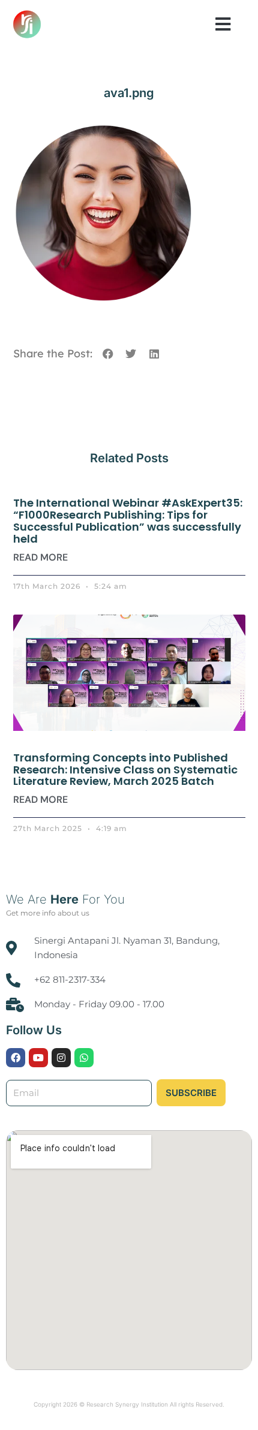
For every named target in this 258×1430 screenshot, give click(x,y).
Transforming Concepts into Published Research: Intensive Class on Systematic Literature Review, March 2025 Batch (125, 769)
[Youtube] (38, 1057)
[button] (223, 24)
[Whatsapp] (84, 1057)
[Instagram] (61, 1057)
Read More (40, 557)
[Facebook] (15, 1057)
